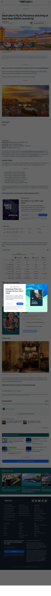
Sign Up (20, 303)
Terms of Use (20, 307)
